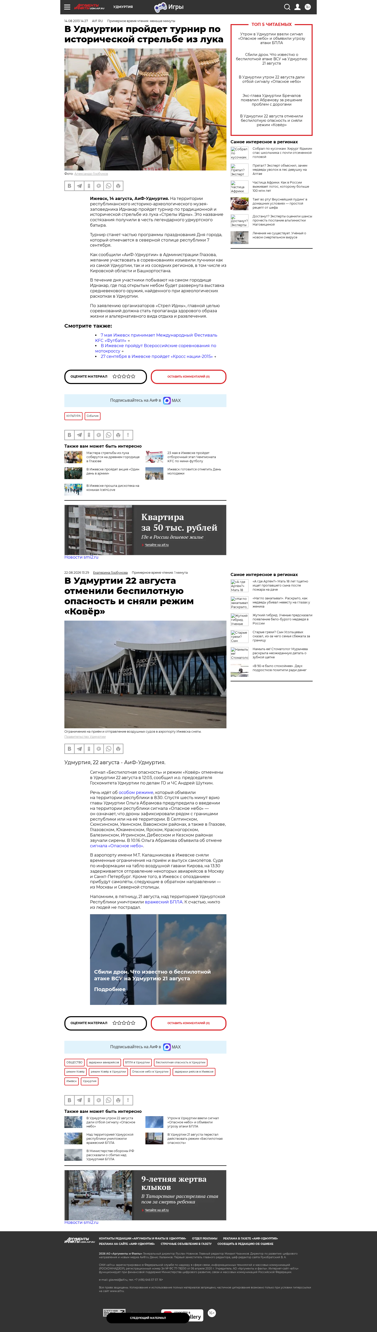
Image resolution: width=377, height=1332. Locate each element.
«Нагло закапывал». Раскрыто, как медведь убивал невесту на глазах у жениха (281, 602)
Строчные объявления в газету (186, 1244)
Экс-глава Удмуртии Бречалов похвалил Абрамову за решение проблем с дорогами (271, 100)
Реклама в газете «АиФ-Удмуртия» (250, 1238)
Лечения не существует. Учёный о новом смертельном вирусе (279, 235)
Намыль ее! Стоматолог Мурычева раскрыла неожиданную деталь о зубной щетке (280, 653)
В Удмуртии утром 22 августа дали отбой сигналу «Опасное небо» (272, 79)
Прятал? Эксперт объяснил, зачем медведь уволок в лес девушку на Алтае (280, 170)
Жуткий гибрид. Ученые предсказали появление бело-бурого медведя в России (282, 619)
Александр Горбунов (91, 174)
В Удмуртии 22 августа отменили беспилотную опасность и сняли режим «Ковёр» (271, 120)
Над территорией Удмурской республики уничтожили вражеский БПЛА (109, 1139)
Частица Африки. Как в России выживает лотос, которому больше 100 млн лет (281, 186)
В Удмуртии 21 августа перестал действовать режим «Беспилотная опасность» (195, 1139)
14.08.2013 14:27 (76, 21)
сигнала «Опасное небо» (116, 845)
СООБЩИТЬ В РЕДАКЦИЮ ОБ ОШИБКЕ (245, 1244)
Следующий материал (148, 1318)
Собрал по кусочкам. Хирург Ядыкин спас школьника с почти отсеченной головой (282, 153)
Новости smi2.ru (81, 557)
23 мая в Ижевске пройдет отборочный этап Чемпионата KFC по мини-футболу (191, 457)
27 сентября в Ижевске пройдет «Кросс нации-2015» (157, 356)
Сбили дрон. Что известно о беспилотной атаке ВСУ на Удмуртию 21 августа (271, 59)
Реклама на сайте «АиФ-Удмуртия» (127, 1244)
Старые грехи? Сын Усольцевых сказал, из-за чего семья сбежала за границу (281, 636)
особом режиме (136, 792)
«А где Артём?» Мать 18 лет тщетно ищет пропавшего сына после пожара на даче (280, 585)
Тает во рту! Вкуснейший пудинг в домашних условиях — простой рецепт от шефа (280, 203)
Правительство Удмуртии (85, 737)
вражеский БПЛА (164, 902)
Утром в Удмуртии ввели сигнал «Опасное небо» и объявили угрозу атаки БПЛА (271, 38)
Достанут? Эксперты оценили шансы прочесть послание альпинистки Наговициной (282, 220)
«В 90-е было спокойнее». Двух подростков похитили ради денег (280, 668)
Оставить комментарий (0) (188, 376)
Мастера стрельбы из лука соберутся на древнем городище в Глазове (113, 457)
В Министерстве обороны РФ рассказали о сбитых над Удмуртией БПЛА (110, 1155)
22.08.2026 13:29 (76, 572)
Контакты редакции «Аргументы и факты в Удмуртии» (142, 1238)
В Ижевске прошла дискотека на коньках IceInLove (112, 488)
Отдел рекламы (204, 1238)
